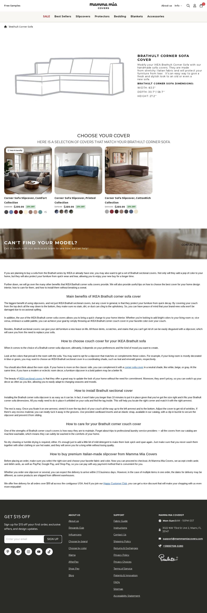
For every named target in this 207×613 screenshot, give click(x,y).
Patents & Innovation (126, 575)
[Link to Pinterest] (7, 551)
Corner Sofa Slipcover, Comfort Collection (25, 200)
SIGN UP (52, 539)
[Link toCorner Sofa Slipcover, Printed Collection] (78, 170)
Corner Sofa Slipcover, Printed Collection (75, 200)
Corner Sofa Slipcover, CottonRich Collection (128, 200)
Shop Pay (74, 568)
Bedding (120, 16)
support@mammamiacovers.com (183, 538)
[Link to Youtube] (38, 551)
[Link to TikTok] (49, 551)
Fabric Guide (121, 521)
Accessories (155, 16)
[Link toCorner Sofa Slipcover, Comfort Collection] (28, 170)
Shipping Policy (122, 541)
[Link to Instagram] (28, 551)
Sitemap (118, 589)
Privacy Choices (122, 561)
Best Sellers (62, 16)
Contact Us (120, 534)
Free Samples (12, 5)
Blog (71, 575)
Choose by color (78, 548)
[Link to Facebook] (18, 551)
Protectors (102, 16)
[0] (201, 5)
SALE (46, 16)
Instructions (120, 527)
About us (166, 5)
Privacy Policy (121, 555)
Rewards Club (76, 527)
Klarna (72, 555)
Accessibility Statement (127, 595)
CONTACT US (190, 244)
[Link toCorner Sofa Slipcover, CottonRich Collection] (129, 170)
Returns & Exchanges (126, 548)
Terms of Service (123, 568)
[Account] (194, 5)
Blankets (137, 16)
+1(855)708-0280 (173, 546)
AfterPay (74, 561)
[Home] (5, 26)
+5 (46, 212)
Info (177, 5)
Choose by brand (78, 541)
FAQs (117, 582)
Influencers (75, 534)
